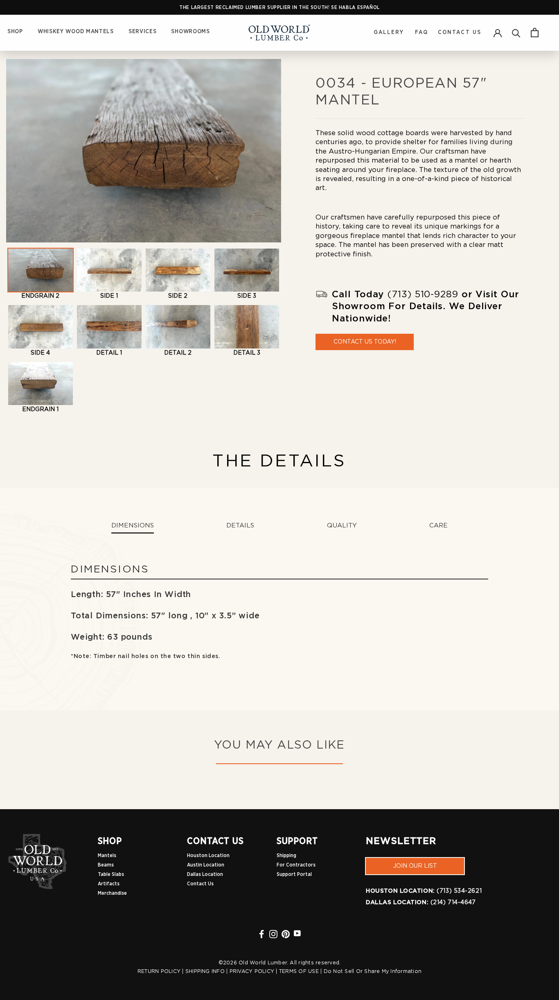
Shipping (286, 855)
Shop (15, 31)
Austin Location (205, 864)
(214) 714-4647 (453, 902)
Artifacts (108, 883)
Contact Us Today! (365, 342)
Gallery (390, 32)
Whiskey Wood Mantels (76, 31)
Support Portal (294, 874)
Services (142, 31)
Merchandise (112, 893)
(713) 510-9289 (422, 294)
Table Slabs (111, 874)
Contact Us (459, 32)
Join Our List (415, 866)
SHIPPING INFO (205, 971)
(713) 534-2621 (459, 891)
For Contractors (296, 864)
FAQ (421, 32)
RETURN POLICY (158, 971)
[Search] (516, 32)
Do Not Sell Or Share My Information (373, 971)
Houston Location (208, 855)
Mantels (107, 855)
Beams (106, 864)
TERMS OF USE (299, 971)
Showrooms (190, 31)
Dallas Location (205, 874)
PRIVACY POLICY (252, 971)
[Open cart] (535, 32)
